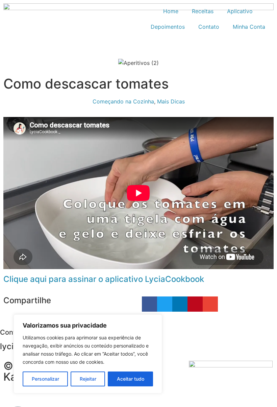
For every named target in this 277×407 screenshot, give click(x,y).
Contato (208, 26)
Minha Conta (249, 26)
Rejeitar (88, 379)
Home (170, 11)
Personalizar (45, 379)
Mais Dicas (171, 101)
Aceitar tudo (130, 379)
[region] (88, 353)
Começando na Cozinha (123, 101)
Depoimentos (168, 26)
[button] (149, 304)
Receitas (202, 11)
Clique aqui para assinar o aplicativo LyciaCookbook (103, 279)
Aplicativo (240, 11)
